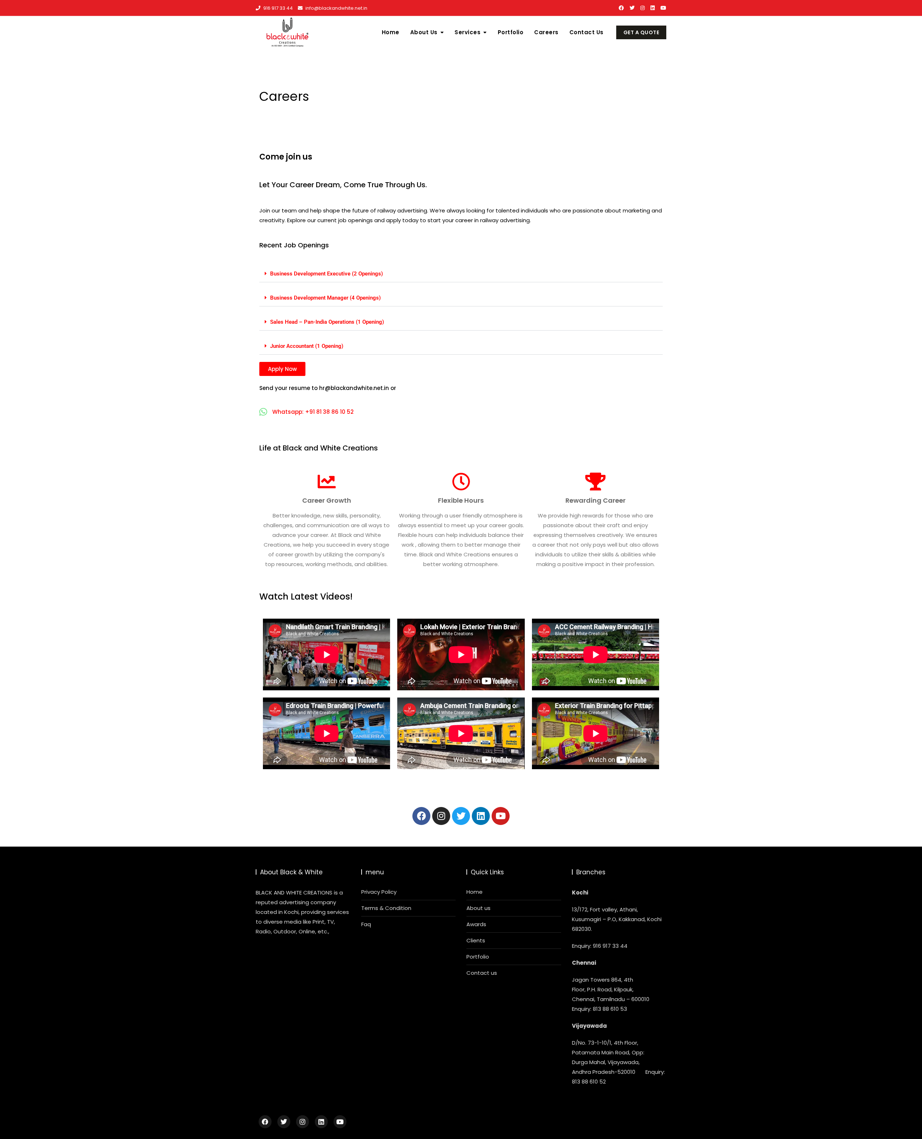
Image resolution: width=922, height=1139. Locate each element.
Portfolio (511, 32)
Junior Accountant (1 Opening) (306, 346)
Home (390, 32)
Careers (546, 32)
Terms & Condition (386, 908)
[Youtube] (501, 816)
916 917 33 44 (277, 8)
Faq (366, 924)
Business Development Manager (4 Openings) (325, 298)
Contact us (481, 973)
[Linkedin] (481, 816)
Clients (475, 940)
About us (478, 908)
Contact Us (586, 32)
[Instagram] (441, 816)
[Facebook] (421, 816)
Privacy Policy (379, 892)
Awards (476, 924)
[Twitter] (461, 816)
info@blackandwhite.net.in (335, 8)
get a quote (641, 32)
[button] (461, 273)
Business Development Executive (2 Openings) (326, 273)
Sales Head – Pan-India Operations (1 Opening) (327, 322)
